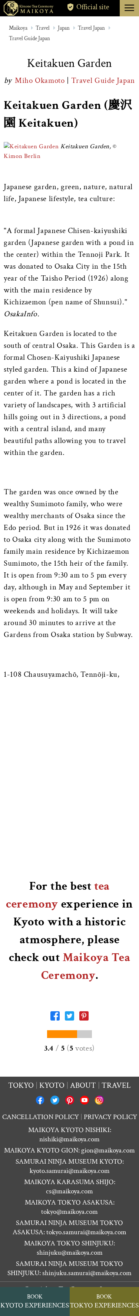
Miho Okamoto (41, 80)
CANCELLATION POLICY (40, 1117)
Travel (43, 28)
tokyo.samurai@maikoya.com (86, 1232)
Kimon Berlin (22, 156)
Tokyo (21, 1085)
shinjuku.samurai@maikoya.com (87, 1273)
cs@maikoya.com (69, 1191)
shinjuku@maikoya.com (70, 1252)
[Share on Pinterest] (84, 1018)
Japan (64, 28)
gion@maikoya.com (108, 1150)
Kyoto (51, 1085)
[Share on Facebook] (55, 1018)
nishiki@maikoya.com (69, 1139)
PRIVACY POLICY (110, 1117)
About (83, 1085)
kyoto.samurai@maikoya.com (70, 1171)
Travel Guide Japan (29, 38)
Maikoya (18, 28)
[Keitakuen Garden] (31, 146)
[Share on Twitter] (69, 1018)
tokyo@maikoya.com (69, 1211)
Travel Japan (91, 28)
